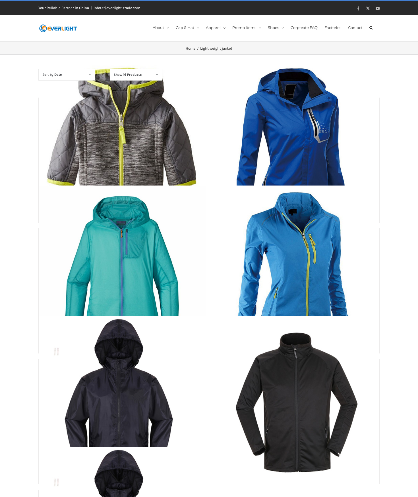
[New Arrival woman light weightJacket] (295, 138)
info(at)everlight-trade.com (117, 8)
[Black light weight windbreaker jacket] (295, 399)
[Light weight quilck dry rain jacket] (122, 269)
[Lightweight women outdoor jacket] (295, 269)
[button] (371, 27)
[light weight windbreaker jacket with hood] (122, 399)
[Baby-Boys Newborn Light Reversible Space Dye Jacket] (122, 138)
